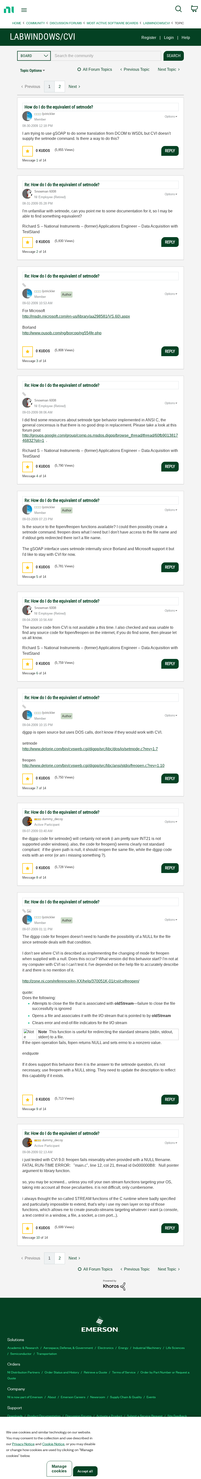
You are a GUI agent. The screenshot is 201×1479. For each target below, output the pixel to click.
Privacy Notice (23, 1443)
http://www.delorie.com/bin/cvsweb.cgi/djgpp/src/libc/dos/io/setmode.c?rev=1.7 (90, 749)
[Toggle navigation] (30, 10)
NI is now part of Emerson (25, 1396)
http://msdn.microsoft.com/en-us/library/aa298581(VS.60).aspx (76, 316)
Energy (123, 1347)
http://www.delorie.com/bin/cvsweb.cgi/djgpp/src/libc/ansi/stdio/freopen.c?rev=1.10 (93, 766)
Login (169, 38)
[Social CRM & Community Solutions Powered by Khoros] (114, 1285)
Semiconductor (21, 1353)
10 (38, 1237)
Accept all (85, 1471)
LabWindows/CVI (156, 23)
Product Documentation (44, 1415)
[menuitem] (178, 10)
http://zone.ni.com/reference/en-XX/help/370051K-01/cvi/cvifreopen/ (80, 981)
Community (35, 23)
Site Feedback (177, 1415)
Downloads (15, 1415)
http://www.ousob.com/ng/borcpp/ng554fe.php (61, 333)
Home (16, 23)
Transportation (47, 1353)
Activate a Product (109, 1415)
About (52, 1396)
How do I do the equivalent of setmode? (59, 106)
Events (151, 1396)
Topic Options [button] (31, 70)
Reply (170, 150)
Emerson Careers (73, 1396)
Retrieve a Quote (95, 1372)
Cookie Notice (53, 1443)
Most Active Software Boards (112, 23)
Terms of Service (124, 1372)
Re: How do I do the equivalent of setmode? (62, 184)
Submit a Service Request (145, 1415)
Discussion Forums (66, 23)
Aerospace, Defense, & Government (68, 1347)
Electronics (105, 1347)
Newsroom (97, 1396)
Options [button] (170, 116)
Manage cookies (59, 1468)
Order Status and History (62, 1372)
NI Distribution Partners (23, 1372)
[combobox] (106, 56)
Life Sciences (175, 1347)
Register (148, 38)
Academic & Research (22, 1347)
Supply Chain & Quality (126, 1396)
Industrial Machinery (147, 1347)
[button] (28, 151)
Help (186, 38)
